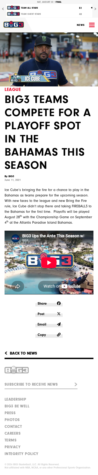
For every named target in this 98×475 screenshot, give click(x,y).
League (13, 89)
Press (10, 413)
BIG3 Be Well (17, 406)
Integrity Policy (22, 454)
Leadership (15, 399)
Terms (10, 440)
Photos (12, 420)
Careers (13, 433)
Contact (13, 426)
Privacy (13, 447)
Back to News (23, 353)
